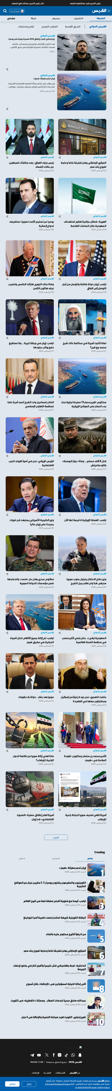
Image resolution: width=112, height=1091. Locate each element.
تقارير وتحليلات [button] (26, 26)
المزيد (56, 837)
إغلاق (29, 1084)
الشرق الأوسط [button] (72, 26)
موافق (12, 1084)
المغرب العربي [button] (49, 26)
